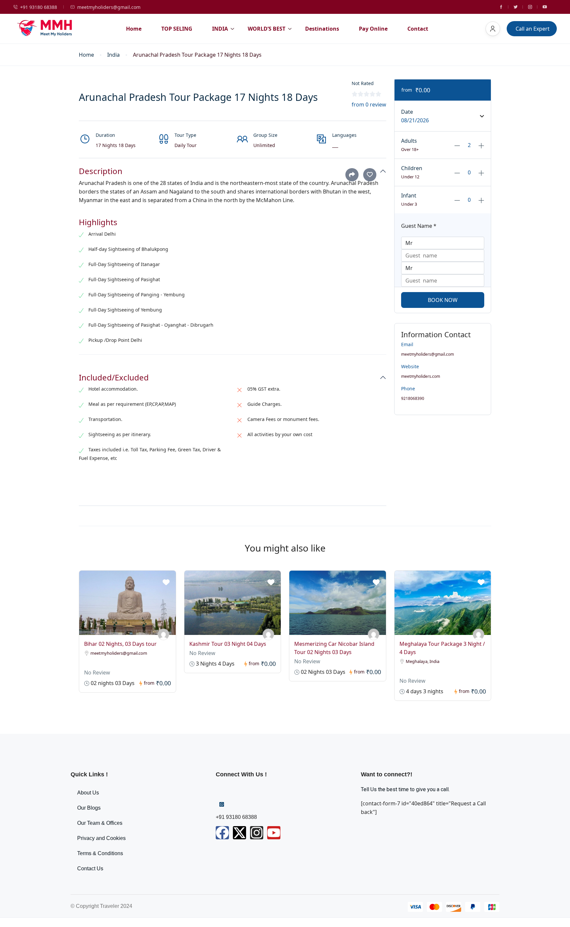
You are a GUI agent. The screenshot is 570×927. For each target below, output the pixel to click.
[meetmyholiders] (163, 634)
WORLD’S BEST (266, 28)
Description (100, 171)
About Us (88, 792)
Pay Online (373, 28)
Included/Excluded (114, 377)
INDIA (220, 28)
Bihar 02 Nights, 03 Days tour (120, 643)
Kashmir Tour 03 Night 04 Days (227, 643)
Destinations (322, 28)
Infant (408, 195)
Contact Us (90, 868)
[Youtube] (273, 832)
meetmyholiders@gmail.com (109, 7)
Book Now (443, 300)
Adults (409, 140)
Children (411, 168)
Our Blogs (89, 808)
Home (134, 28)
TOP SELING (176, 28)
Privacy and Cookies (101, 838)
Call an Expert (533, 28)
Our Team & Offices (99, 823)
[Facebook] (222, 832)
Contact (417, 28)
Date (407, 111)
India (113, 54)
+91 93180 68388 (38, 7)
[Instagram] (256, 832)
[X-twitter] (239, 832)
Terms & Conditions (100, 853)
